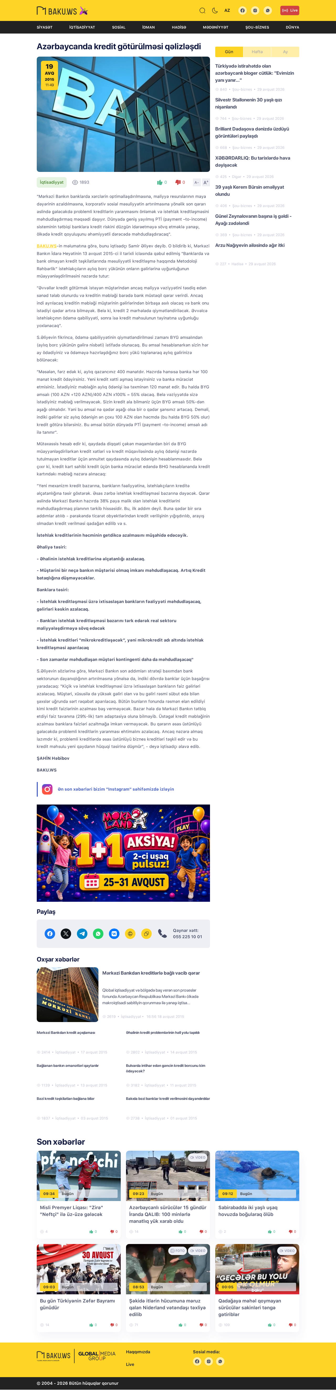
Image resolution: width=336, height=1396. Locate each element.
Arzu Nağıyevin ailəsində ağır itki (250, 245)
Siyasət (44, 27)
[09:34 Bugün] (79, 1175)
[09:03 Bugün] (79, 1268)
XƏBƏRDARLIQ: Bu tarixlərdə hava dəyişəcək (252, 161)
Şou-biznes (257, 27)
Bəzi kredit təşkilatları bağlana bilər (65, 1098)
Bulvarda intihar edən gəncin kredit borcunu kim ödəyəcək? (165, 1068)
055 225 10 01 (187, 936)
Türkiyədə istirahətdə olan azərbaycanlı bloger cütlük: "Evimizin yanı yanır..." (254, 73)
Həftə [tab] (257, 51)
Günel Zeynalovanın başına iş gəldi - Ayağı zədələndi (253, 219)
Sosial (118, 27)
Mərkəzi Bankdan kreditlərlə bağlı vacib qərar (151, 973)
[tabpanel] (257, 164)
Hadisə (179, 27)
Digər (236, 177)
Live (294, 10)
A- (197, 182)
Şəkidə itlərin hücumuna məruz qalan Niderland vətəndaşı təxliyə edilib (167, 1307)
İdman (148, 27)
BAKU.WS (47, 245)
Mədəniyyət (215, 27)
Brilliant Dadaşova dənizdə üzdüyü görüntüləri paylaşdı (252, 132)
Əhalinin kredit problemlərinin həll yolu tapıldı (163, 1032)
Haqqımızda (138, 1351)
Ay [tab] (285, 51)
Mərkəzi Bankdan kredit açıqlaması (66, 1032)
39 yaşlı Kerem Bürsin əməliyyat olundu (249, 190)
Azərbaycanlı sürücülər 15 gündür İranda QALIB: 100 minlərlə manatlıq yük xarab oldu (167, 1214)
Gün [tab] (229, 51)
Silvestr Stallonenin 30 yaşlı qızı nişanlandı (248, 103)
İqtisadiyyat (82, 27)
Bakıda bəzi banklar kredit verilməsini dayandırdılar (168, 1098)
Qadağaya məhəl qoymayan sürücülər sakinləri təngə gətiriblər (249, 1307)
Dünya (292, 27)
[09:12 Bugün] (257, 1175)
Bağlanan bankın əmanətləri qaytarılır (68, 1065)
